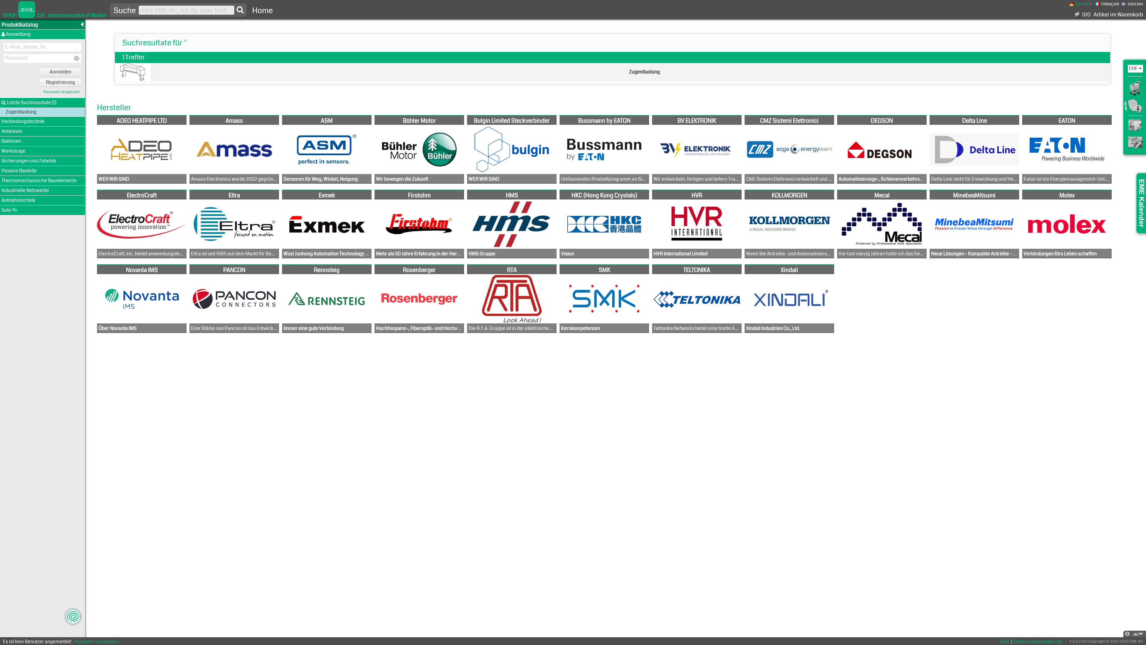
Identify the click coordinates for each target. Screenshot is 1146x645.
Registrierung (60, 82)
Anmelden (60, 71)
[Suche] (240, 9)
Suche (125, 11)
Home (262, 10)
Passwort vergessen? (62, 92)
